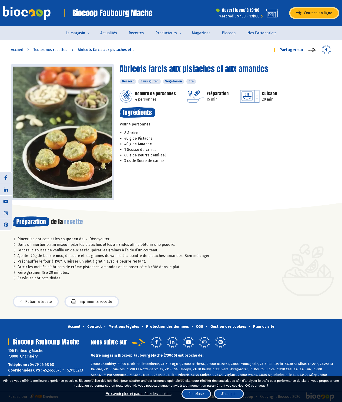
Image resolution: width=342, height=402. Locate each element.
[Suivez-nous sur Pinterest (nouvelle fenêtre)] (6, 224)
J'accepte (229, 394)
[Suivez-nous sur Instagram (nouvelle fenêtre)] (6, 213)
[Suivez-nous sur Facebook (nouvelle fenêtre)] (6, 178)
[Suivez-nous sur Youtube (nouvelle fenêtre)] (6, 201)
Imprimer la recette (95, 301)
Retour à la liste (38, 301)
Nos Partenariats (262, 33)
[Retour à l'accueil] (26, 13)
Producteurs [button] (166, 33)
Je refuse (196, 394)
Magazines (201, 33)
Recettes (136, 33)
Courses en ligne (318, 13)
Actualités (108, 33)
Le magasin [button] (75, 33)
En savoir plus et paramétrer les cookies (138, 394)
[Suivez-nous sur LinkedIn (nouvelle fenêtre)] (6, 189)
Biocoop (229, 33)
